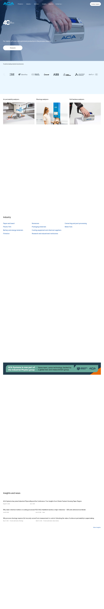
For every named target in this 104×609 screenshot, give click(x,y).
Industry (28, 4)
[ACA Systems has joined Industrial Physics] (16, 498)
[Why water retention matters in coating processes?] (19, 506)
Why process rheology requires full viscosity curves (19, 518)
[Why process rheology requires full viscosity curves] (19, 515)
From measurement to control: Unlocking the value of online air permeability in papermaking (65, 518)
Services (36, 4)
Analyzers (13, 48)
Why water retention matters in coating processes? (19, 510)
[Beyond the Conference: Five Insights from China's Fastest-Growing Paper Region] (56, 498)
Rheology (21, 520)
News (44, 512)
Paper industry (56, 520)
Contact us (58, 4)
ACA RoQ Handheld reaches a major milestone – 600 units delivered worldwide (61, 510)
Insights (44, 4)
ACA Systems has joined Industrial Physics (16, 501)
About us (51, 4)
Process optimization (14, 520)
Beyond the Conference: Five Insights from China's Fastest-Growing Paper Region (56, 501)
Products (20, 4)
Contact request (95, 4)
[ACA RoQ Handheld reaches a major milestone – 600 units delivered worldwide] (61, 506)
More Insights (97, 527)
